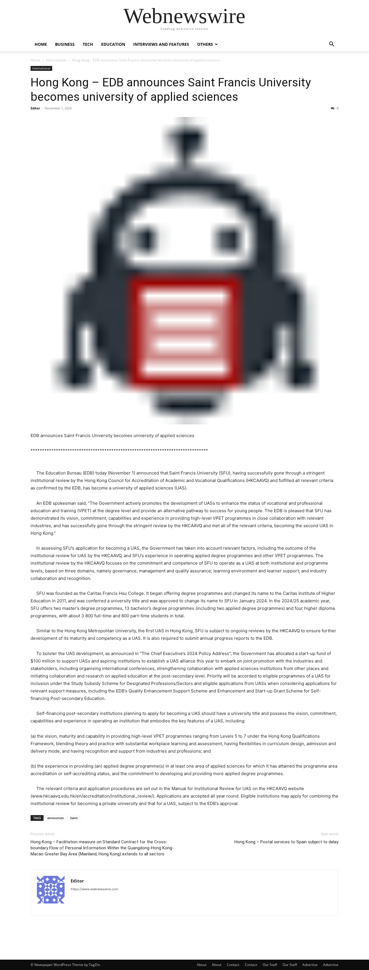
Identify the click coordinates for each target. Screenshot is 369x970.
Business (65, 44)
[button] (331, 45)
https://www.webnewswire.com (94, 889)
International (56, 60)
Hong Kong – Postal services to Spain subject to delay (286, 841)
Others (205, 44)
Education (113, 44)
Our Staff (270, 964)
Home (41, 44)
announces (55, 818)
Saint (74, 818)
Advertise (310, 964)
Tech (88, 44)
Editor (35, 108)
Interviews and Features (161, 44)
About (201, 964)
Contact (233, 964)
